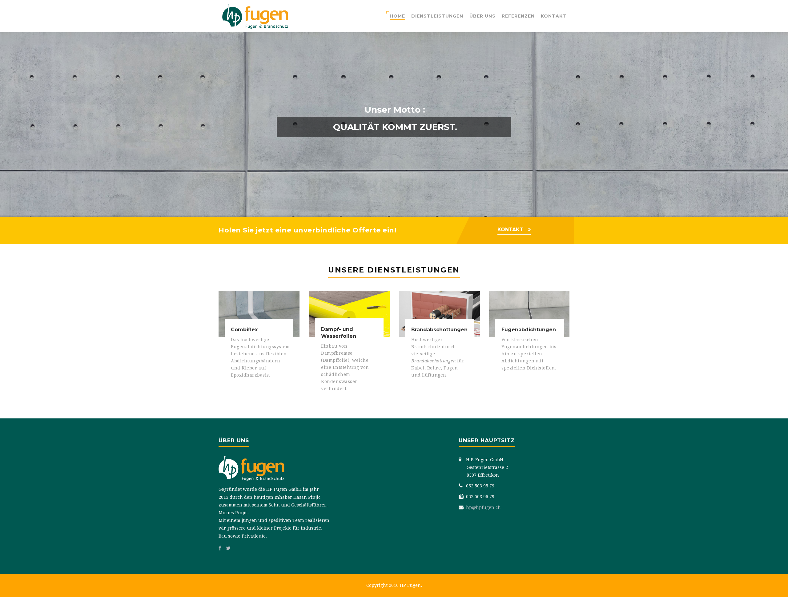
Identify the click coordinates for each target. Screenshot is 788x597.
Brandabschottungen (439, 330)
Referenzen (518, 16)
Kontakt (553, 16)
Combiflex (244, 330)
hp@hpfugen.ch (483, 507)
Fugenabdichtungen (528, 330)
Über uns (482, 16)
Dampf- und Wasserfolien (338, 332)
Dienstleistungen (437, 16)
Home (397, 16)
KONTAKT (510, 229)
